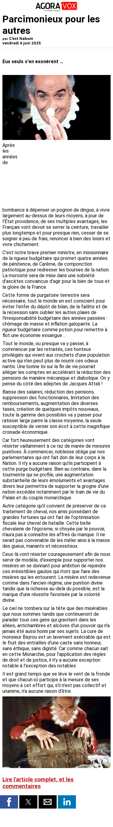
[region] (65, 174)
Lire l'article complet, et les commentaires (38, 783)
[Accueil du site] (56, 10)
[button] (9, 802)
